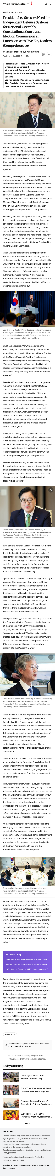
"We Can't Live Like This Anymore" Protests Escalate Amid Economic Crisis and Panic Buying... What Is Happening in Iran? (27, 964)
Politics (6, 12)
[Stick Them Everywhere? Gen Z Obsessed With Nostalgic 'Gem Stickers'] (11, 1094)
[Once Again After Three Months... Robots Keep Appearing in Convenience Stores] (11, 1082)
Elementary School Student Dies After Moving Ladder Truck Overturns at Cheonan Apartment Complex (27, 959)
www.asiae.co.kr (38, 1165)
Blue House (17, 12)
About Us (8, 1131)
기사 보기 (9, 1034)
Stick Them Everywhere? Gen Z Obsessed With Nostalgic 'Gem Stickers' (36, 1090)
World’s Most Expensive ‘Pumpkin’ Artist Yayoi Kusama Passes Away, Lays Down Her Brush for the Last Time (35, 1116)
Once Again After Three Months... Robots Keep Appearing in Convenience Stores (33, 1077)
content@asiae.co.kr (24, 1157)
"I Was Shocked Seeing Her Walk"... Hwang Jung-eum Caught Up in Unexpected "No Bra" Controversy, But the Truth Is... (27, 969)
